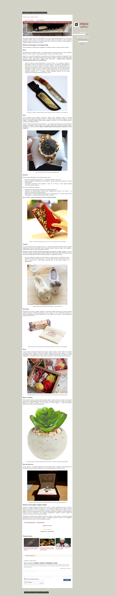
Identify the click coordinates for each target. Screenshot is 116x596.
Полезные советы (34, 17)
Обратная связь (37, 12)
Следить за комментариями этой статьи (32, 579)
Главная (25, 12)
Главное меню (26, 17)
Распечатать (41, 522)
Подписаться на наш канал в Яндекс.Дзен (84, 25)
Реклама (45, 12)
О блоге (30, 12)
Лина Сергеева (31, 522)
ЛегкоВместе (73, 594)
